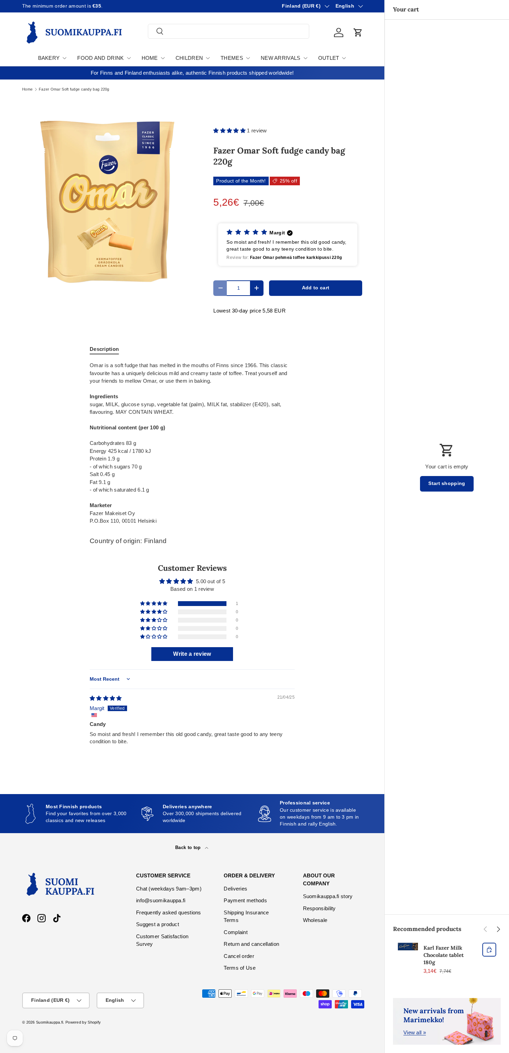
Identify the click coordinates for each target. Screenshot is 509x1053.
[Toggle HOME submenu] (163, 58)
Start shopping (446, 483)
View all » (414, 1032)
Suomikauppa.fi (49, 1022)
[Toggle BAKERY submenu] (64, 58)
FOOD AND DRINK (100, 58)
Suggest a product (157, 924)
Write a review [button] (192, 654)
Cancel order (239, 956)
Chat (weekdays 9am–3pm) (169, 889)
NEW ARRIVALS (281, 58)
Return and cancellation (251, 944)
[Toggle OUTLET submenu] (344, 58)
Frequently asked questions (168, 912)
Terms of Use (240, 968)
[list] (107, 200)
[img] (106, 698)
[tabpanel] (192, 443)
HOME (150, 58)
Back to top (188, 847)
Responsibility (319, 908)
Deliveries (235, 889)
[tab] (104, 349)
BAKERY (49, 58)
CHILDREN (189, 58)
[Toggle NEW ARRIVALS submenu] (305, 58)
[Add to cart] (489, 950)
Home (27, 89)
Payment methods (245, 900)
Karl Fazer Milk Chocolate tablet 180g (443, 955)
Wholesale (315, 920)
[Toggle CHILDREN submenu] (208, 58)
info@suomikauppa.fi (161, 900)
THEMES (232, 58)
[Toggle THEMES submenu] (248, 58)
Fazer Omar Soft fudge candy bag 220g (74, 89)
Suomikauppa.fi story (328, 896)
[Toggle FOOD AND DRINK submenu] (129, 58)
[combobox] (228, 31)
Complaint (236, 932)
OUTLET (328, 58)
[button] (358, 32)
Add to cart (315, 287)
